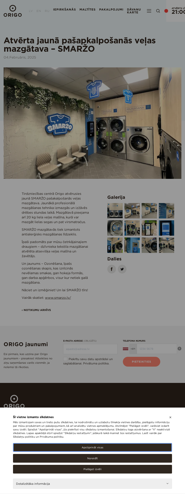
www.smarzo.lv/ (58, 298)
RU (47, 11)
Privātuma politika (96, 363)
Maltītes (87, 9)
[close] (170, 417)
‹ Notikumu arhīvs (36, 310)
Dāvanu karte (134, 11)
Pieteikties (141, 361)
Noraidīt (92, 458)
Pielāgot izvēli (92, 469)
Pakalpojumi (111, 9)
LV (31, 11)
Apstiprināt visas (92, 447)
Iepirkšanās (64, 9)
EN (38, 11)
